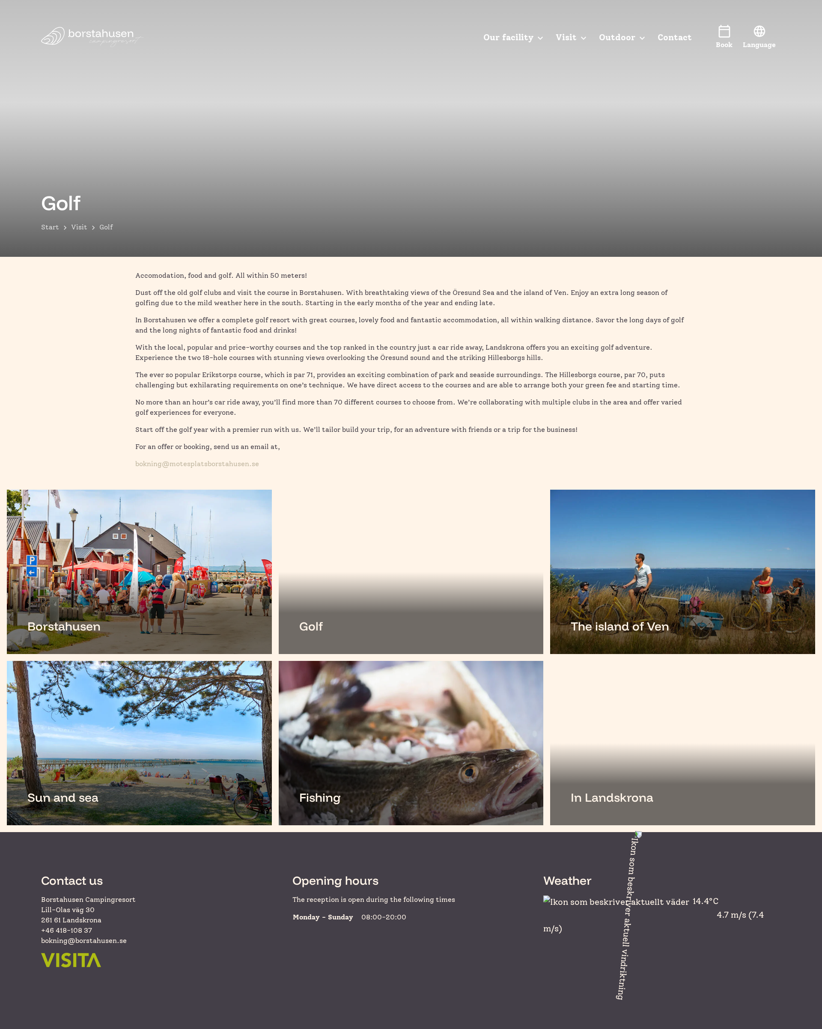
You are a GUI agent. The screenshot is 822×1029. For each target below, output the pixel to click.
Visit (79, 227)
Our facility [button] (508, 37)
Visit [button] (566, 37)
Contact (675, 37)
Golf (106, 227)
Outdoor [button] (617, 37)
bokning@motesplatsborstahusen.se (197, 464)
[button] (759, 37)
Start (50, 227)
